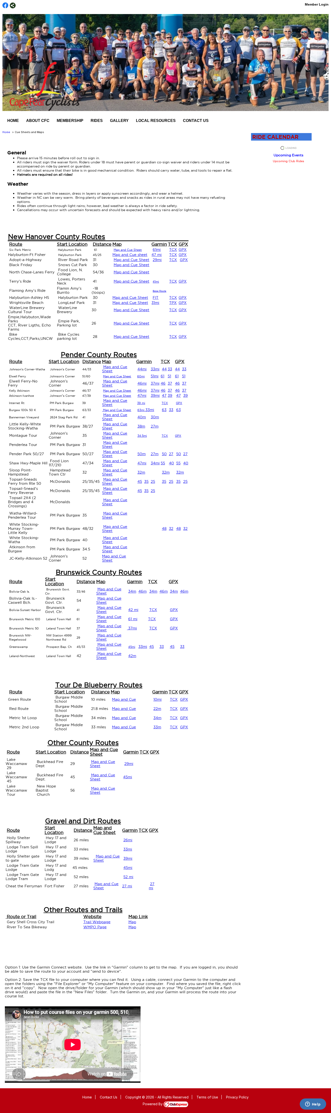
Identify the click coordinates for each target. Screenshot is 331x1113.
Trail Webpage (96, 922)
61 (162, 376)
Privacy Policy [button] (237, 1097)
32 (171, 528)
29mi (157, 260)
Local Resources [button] (156, 121)
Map (132, 922)
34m (132, 591)
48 (164, 528)
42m (132, 656)
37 (170, 383)
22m (157, 709)
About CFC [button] (37, 121)
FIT (155, 297)
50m (141, 454)
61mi (157, 249)
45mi (127, 777)
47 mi (156, 255)
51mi (154, 376)
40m (141, 417)
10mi (157, 699)
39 (170, 395)
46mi (142, 383)
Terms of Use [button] (207, 1097)
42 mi (133, 610)
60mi (141, 376)
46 (163, 383)
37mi (155, 383)
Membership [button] (70, 121)
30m (155, 417)
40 (171, 463)
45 (139, 481)
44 (164, 369)
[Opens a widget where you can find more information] (312, 1104)
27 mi (127, 886)
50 (164, 454)
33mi (155, 369)
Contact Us (196, 121)
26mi (127, 840)
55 (163, 463)
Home (13, 121)
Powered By (153, 1104)
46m (142, 591)
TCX (173, 249)
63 (164, 410)
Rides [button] (97, 121)
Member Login (317, 4)
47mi (141, 395)
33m (157, 727)
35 (146, 481)
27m (154, 426)
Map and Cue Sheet (131, 260)
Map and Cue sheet (129, 255)
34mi (155, 463)
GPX (183, 249)
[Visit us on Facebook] (5, 5)
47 (164, 395)
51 (169, 376)
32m (141, 472)
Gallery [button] (119, 121)
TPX (173, 303)
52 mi (128, 877)
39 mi (141, 403)
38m (141, 426)
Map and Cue (124, 699)
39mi (155, 395)
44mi (142, 369)
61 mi (132, 619)
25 (153, 481)
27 (171, 454)
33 (170, 369)
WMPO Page (95, 927)
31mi (155, 303)
